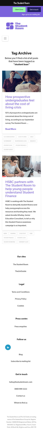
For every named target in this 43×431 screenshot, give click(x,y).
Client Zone (19, 9)
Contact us (20, 396)
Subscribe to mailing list (20, 361)
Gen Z (31, 136)
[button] (5, 38)
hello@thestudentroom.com (20, 382)
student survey (8, 149)
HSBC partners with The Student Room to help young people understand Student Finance (20, 189)
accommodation (9, 136)
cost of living (22, 136)
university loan (23, 242)
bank (5, 233)
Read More (10, 129)
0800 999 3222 (20, 389)
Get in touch (34, 9)
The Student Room (20, 264)
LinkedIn (8, 347)
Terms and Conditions (21, 292)
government (7, 141)
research (33, 141)
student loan (8, 145)
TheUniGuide (20, 271)
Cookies (20, 306)
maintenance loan (21, 141)
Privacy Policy (20, 299)
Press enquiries (21, 326)
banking (13, 233)
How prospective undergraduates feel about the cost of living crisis (19, 102)
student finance (9, 237)
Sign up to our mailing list (31, 14)
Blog (21, 354)
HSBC (31, 233)
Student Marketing (9, 242)
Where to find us (20, 403)
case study (22, 233)
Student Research (21, 145)
